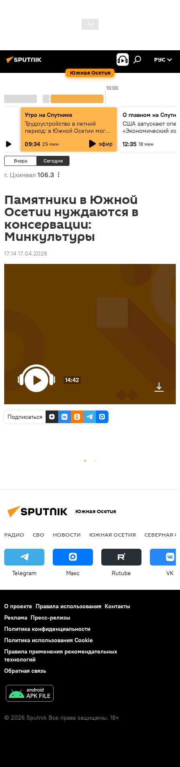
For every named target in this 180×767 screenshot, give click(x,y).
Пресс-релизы (50, 617)
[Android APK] (29, 694)
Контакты (117, 606)
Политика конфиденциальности (47, 629)
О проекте (18, 606)
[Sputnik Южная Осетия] (25, 63)
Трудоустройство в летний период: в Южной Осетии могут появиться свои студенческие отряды (68, 134)
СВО (38, 534)
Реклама (15, 617)
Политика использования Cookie (48, 640)
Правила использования (68, 606)
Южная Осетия (112, 534)
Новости (67, 534)
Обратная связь (25, 670)
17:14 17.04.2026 (25, 253)
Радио (14, 534)
